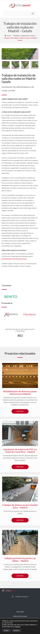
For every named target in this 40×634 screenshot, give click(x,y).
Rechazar (16, 630)
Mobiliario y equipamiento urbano (24, 35)
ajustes (17, 626)
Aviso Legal (20, 612)
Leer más (20, 411)
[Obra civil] (20, 375)
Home (9, 35)
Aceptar (6, 630)
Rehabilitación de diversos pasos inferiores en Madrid (20, 392)
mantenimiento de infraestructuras (14, 259)
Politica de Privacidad (20, 616)
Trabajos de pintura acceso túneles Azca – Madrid (20, 506)
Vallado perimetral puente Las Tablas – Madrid (20, 559)
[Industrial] (20, 542)
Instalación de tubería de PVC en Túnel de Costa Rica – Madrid (20, 450)
